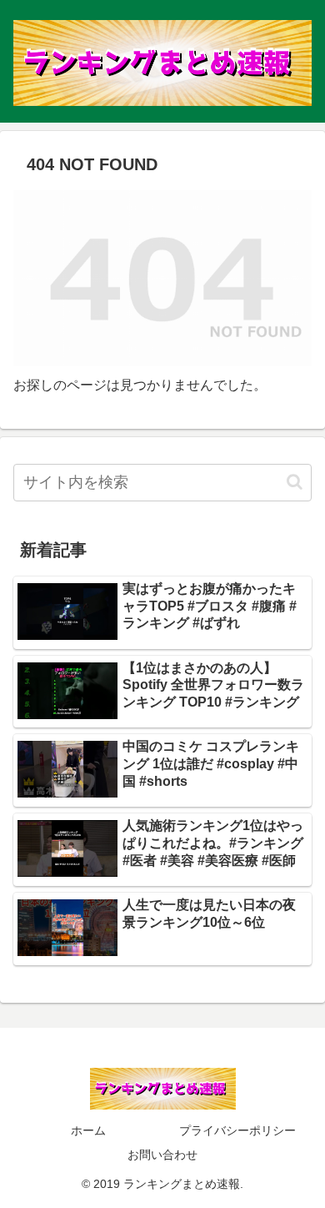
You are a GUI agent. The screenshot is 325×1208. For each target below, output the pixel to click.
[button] (294, 481)
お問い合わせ (163, 1154)
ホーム (88, 1130)
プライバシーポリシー (237, 1130)
